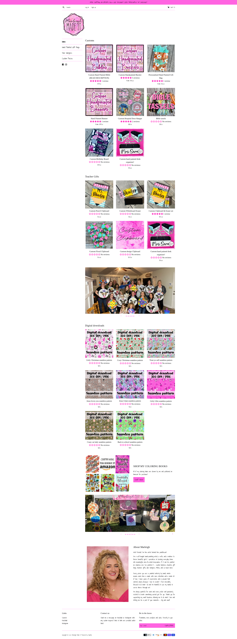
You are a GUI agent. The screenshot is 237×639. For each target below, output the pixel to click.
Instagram (65, 623)
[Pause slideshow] (173, 534)
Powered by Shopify (86, 635)
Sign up (93, 7)
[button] (96, 81)
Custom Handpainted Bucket (130, 75)
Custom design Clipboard (130, 251)
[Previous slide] (121, 316)
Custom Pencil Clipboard (99, 211)
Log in (87, 7)
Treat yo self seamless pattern (161, 360)
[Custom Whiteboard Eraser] (130, 194)
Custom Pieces (67, 58)
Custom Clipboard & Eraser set (161, 211)
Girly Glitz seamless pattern (161, 401)
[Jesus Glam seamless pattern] (130, 384)
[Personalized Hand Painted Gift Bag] (161, 58)
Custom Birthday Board (99, 159)
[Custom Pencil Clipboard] (99, 194)
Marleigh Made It (76, 635)
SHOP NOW (139, 479)
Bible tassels (161, 118)
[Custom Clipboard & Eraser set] (161, 194)
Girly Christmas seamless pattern (99, 360)
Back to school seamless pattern (130, 442)
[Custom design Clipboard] (130, 235)
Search (64, 617)
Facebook (64, 620)
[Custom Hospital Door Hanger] (130, 102)
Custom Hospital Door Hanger (130, 118)
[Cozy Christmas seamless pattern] (130, 343)
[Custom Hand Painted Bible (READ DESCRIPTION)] (99, 58)
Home (64, 41)
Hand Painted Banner (99, 118)
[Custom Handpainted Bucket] (130, 58)
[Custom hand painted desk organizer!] (130, 143)
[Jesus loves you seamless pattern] (99, 384)
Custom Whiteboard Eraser (130, 211)
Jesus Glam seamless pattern (130, 401)
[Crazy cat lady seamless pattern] (99, 425)
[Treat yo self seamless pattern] (161, 343)
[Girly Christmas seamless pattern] (99, 343)
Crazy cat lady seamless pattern (99, 442)
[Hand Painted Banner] (99, 102)
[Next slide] (139, 316)
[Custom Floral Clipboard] (99, 235)
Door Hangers (67, 52)
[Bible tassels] (161, 102)
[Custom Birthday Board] (99, 143)
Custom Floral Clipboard (99, 251)
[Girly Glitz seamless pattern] (161, 384)
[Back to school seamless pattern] (130, 425)
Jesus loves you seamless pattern (99, 401)
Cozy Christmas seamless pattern (130, 360)
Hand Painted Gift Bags (71, 47)
